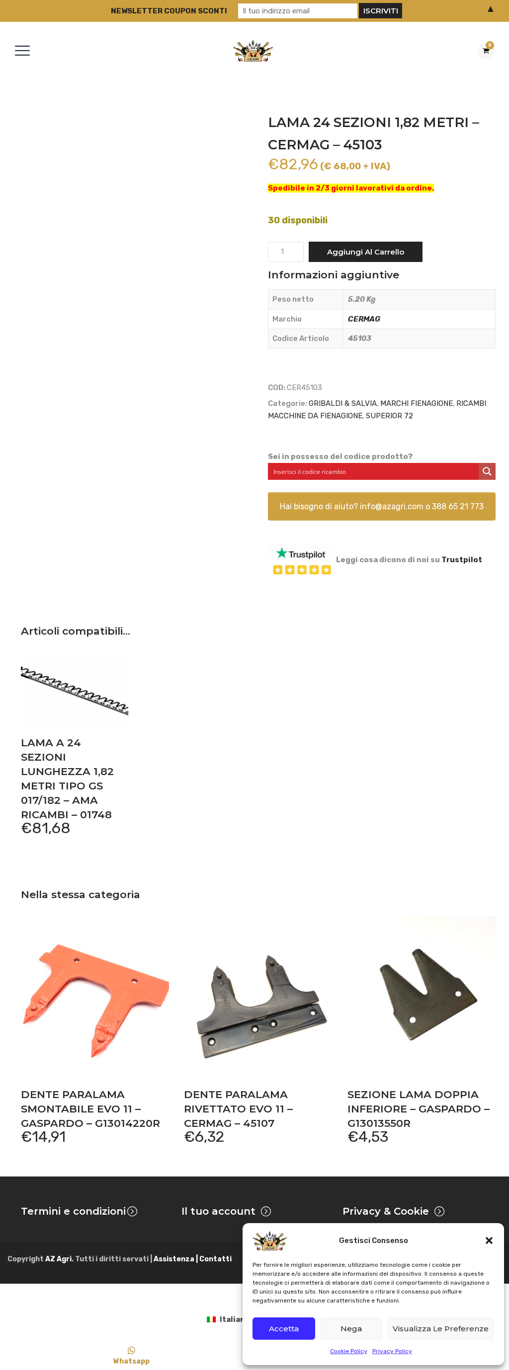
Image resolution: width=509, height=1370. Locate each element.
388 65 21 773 (458, 506)
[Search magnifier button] (487, 471)
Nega (351, 1328)
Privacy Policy (392, 1351)
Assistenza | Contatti (193, 1259)
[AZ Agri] (253, 50)
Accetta (284, 1328)
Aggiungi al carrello (365, 252)
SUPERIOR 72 (389, 415)
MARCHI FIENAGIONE (416, 403)
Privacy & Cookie (385, 1211)
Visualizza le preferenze (441, 1328)
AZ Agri (58, 1259)
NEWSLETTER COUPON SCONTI (169, 10)
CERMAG (364, 319)
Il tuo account (218, 1211)
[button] (489, 1240)
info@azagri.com (392, 506)
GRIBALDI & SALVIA (343, 403)
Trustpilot (461, 559)
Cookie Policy (348, 1351)
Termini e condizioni (73, 1211)
